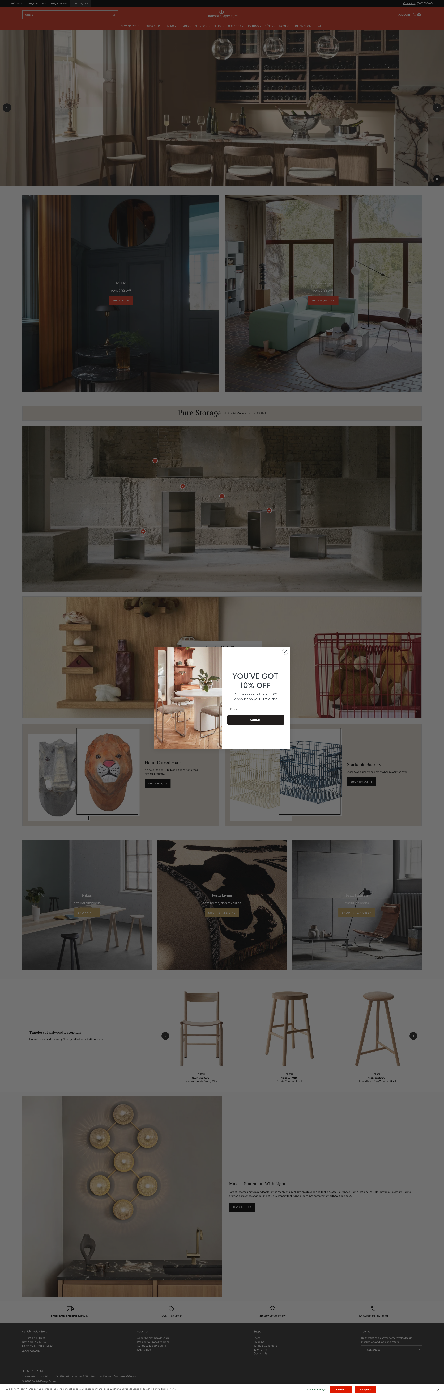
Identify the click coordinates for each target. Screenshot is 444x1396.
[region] (222, 1390)
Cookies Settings (316, 1389)
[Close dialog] (285, 652)
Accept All (365, 1389)
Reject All (341, 1389)
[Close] (438, 1389)
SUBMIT (256, 720)
